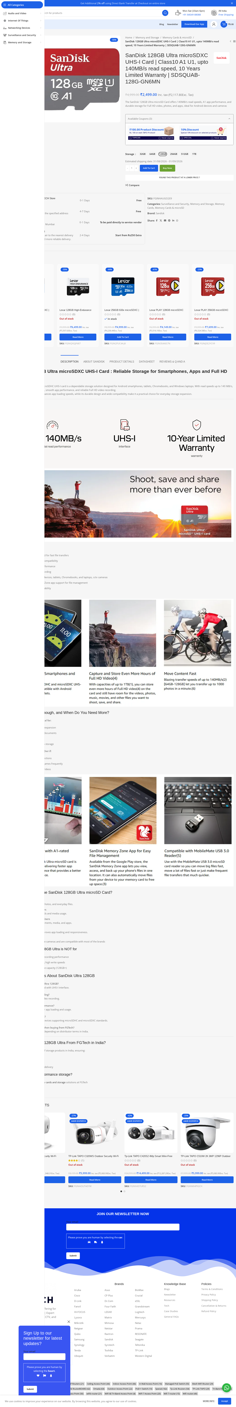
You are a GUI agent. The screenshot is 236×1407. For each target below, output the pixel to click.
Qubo (77, 1333)
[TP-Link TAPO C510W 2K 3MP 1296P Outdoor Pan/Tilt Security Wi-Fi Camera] (207, 1133)
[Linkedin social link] (173, 220)
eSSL (137, 1301)
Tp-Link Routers (179, 1388)
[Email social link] (165, 220)
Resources (169, 1300)
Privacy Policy (208, 1294)
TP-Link (139, 1350)
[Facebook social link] (157, 220)
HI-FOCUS (79, 1312)
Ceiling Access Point (98, 1383)
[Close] (69, 1322)
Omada (98, 1388)
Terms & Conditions (212, 1289)
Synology (79, 1344)
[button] (122, 337)
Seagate (139, 1339)
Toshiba (109, 1350)
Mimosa (109, 1323)
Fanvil (77, 1306)
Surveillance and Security (175, 203)
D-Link (77, 1301)
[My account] (214, 24)
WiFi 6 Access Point (72, 1393)
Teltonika (140, 1344)
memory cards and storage (50, 1082)
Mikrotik (79, 1323)
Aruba (77, 1290)
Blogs (167, 1289)
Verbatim (110, 1355)
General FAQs (171, 1316)
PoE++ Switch (143, 1388)
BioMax (139, 1290)
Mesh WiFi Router (202, 1383)
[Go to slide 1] (121, 1191)
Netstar (109, 1328)
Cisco (77, 1295)
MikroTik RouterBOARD (77, 1388)
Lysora (78, 1317)
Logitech (139, 1312)
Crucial (139, 1295)
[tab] (70, 360)
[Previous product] (230, 41)
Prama (138, 1328)
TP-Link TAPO (201, 1388)
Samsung (79, 1339)
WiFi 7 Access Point (150, 1393)
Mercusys (140, 1317)
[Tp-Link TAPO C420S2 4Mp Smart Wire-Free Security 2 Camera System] (150, 1133)
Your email (29, 1351)
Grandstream (142, 1306)
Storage (130, 154)
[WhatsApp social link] (177, 220)
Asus (107, 1290)
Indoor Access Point (124, 1383)
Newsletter (170, 1294)
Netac (138, 1323)
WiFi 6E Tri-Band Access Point (120, 1393)
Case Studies (171, 1311)
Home (128, 37)
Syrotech (109, 1344)
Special (161, 1388)
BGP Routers (76, 1383)
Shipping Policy (209, 1300)
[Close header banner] (232, 3)
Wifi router (190, 1393)
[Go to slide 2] (124, 1191)
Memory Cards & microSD (177, 37)
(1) (82, 1160)
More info (209, 1401)
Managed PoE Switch (177, 1383)
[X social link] (161, 220)
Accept (224, 1401)
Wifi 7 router (172, 1393)
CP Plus (109, 1295)
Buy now (167, 168)
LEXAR (108, 1312)
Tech (166, 1305)
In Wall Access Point (150, 1383)
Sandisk (160, 213)
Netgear (78, 1328)
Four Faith (110, 1306)
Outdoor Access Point (119, 1388)
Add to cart (149, 168)
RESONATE (141, 1333)
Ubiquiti (78, 1355)
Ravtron (109, 1333)
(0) (73, 314)
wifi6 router (94, 1393)
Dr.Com (109, 1301)
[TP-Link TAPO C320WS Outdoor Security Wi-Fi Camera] (94, 1133)
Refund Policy (208, 1311)
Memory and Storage (147, 37)
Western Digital (143, 1355)
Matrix (108, 1317)
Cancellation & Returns (213, 1305)
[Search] (165, 13)
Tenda (77, 1350)
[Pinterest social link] (169, 220)
